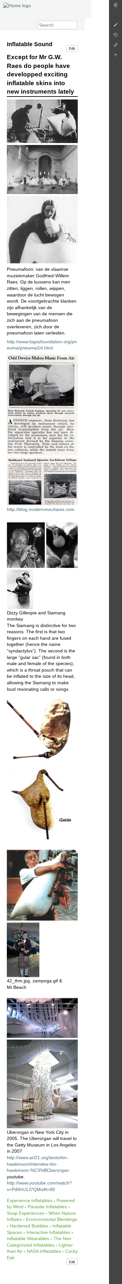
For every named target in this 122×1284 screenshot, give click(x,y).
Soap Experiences (25, 1213)
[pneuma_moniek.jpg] (42, 229)
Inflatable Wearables (28, 1238)
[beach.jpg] (23, 949)
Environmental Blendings (51, 1219)
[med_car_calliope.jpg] (42, 481)
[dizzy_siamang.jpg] (42, 544)
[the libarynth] (17, 5)
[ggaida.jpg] (42, 802)
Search (74, 25)
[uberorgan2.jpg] (42, 1083)
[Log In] (115, 7)
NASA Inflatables (44, 1251)
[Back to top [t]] (115, 57)
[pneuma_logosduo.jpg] (42, 121)
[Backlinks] (115, 47)
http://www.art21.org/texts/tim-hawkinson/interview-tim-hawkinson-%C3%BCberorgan (38, 1164)
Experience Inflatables (29, 1200)
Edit (72, 48)
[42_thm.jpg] (20, 588)
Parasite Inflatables (47, 1206)
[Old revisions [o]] (115, 37)
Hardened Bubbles (29, 1225)
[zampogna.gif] (42, 884)
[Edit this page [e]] (115, 26)
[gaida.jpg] (42, 729)
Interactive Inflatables (48, 1232)
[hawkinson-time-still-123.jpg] (42, 1017)
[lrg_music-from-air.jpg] (42, 404)
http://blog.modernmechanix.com (41, 509)
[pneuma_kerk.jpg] (42, 169)
